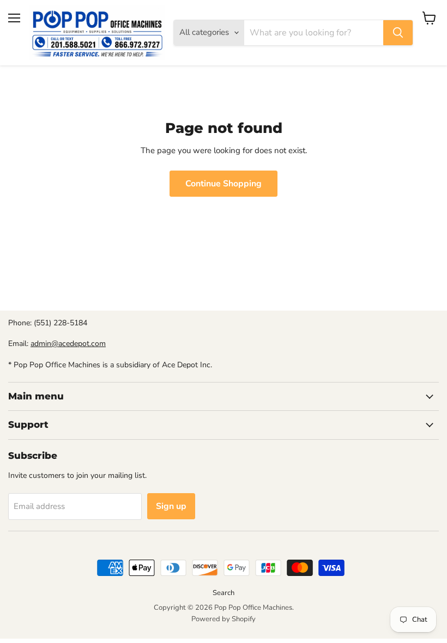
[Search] (398, 32)
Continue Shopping (223, 184)
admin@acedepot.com (68, 343)
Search (223, 593)
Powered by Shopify (223, 619)
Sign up (171, 506)
